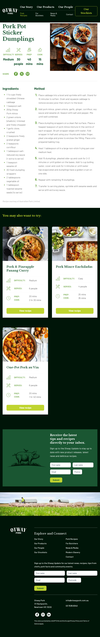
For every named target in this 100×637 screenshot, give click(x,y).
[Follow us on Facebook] (37, 615)
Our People (65, 7)
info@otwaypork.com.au (77, 600)
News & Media (53, 14)
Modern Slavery (73, 552)
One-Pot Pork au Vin (23, 367)
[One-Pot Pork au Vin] (25, 344)
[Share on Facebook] (16, 74)
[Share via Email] (27, 74)
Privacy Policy (75, 621)
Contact (69, 14)
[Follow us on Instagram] (43, 615)
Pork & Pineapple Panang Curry (20, 268)
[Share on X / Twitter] (22, 74)
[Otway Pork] (10, 11)
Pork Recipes (23, 14)
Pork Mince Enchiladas (74, 266)
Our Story (26, 7)
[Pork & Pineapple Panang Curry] (25, 244)
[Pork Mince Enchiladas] (74, 244)
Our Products (45, 7)
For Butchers (39, 14)
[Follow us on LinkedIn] (49, 615)
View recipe (25, 310)
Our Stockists (86, 11)
